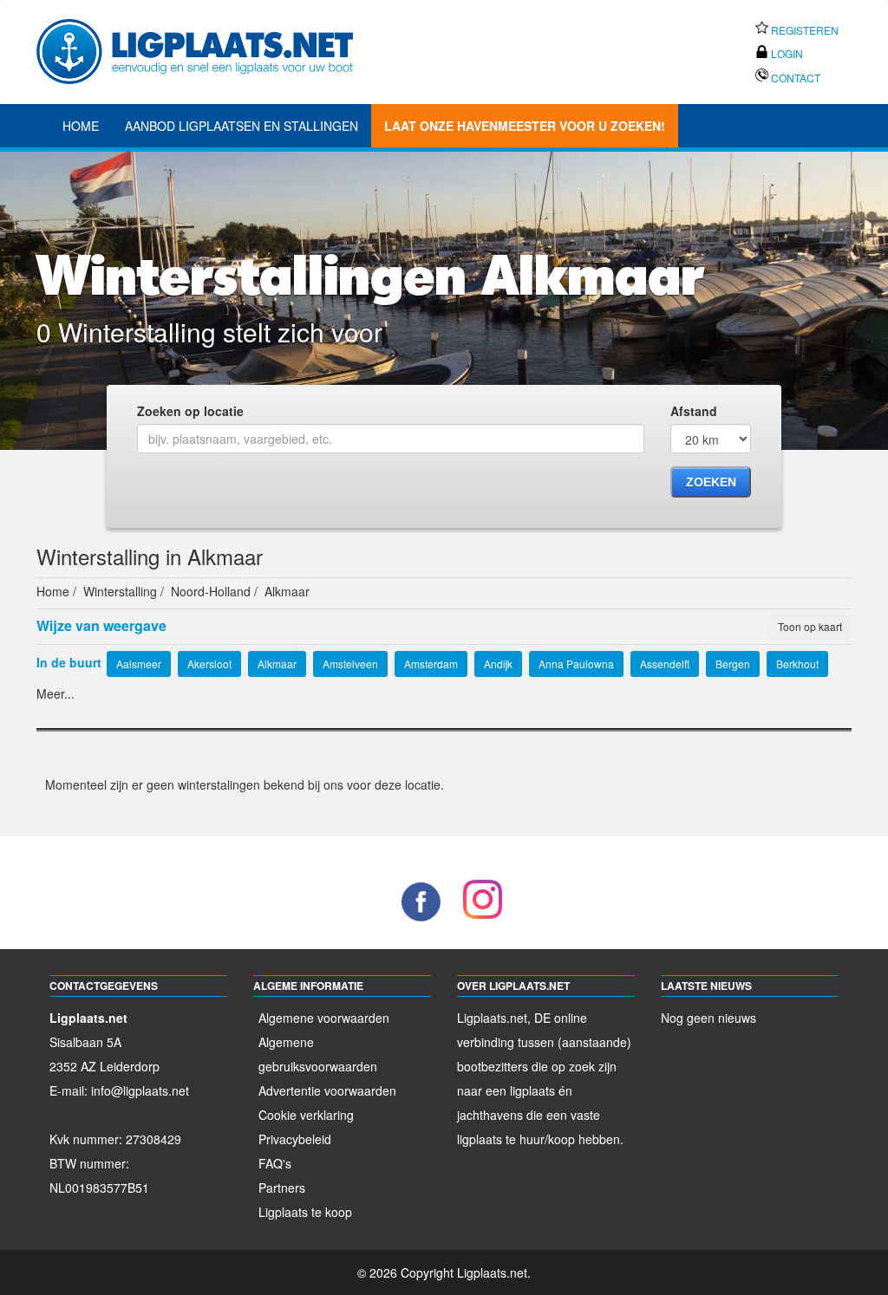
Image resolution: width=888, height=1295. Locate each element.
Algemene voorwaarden (323, 1017)
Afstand (693, 411)
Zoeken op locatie (190, 411)
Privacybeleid (294, 1139)
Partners (281, 1187)
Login (785, 53)
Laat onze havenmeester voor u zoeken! (524, 125)
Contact (794, 77)
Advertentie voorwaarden (327, 1090)
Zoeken (711, 482)
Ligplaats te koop (305, 1211)
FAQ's (274, 1163)
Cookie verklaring (306, 1114)
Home (80, 125)
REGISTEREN (803, 30)
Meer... (55, 693)
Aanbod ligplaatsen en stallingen (241, 125)
